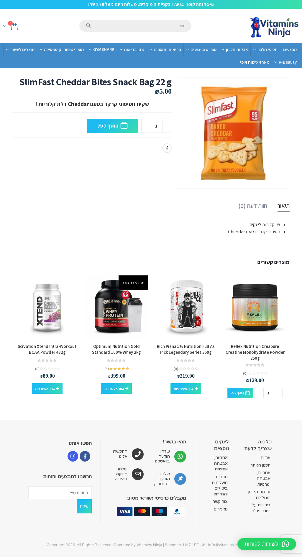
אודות (265, 457)
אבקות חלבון (237, 49)
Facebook (167, 148)
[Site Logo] (274, 26)
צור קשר (220, 501)
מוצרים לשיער (22, 49)
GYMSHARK (103, 49)
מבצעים (290, 49)
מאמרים (221, 509)
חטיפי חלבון (267, 49)
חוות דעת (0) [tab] (252, 206)
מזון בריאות (134, 49)
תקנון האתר (260, 465)
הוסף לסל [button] (237, 393)
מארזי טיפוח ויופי (254, 62)
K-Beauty (288, 62)
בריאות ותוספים (167, 49)
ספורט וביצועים (203, 49)
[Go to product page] (255, 307)
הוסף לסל (107, 125)
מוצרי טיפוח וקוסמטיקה (64, 49)
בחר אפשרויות (183, 388)
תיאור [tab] (284, 206)
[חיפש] (88, 26)
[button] (266, 544)
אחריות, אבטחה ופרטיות (263, 478)
